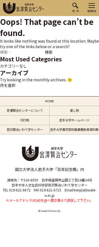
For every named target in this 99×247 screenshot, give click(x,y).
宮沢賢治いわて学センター (25, 129)
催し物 (74, 110)
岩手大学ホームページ (74, 120)
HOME (49, 101)
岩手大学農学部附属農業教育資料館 (74, 129)
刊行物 (24, 120)
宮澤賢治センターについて (25, 110)
